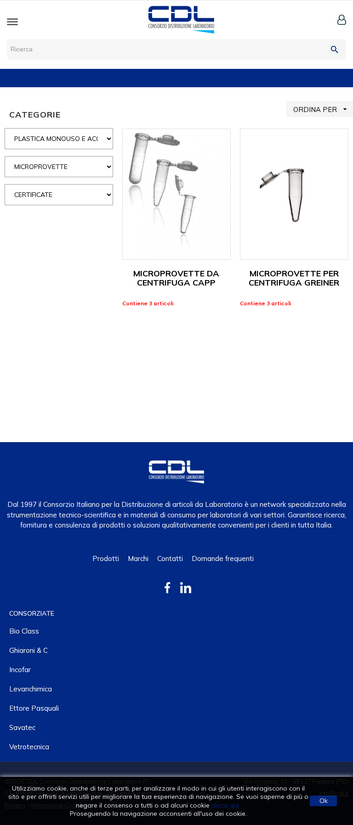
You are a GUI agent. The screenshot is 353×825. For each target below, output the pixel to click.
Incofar (20, 669)
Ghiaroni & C (28, 650)
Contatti (170, 558)
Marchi (138, 558)
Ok (323, 801)
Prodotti (105, 558)
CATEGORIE (35, 114)
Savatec (22, 727)
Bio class (24, 631)
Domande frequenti (223, 558)
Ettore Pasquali (34, 708)
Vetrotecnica (29, 746)
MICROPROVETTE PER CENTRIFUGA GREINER (294, 278)
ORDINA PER (321, 109)
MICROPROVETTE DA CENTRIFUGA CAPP (176, 278)
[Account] (341, 20)
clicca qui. (225, 805)
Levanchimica (30, 689)
